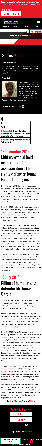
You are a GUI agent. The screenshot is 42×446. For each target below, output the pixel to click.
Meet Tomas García (12, 107)
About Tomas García (21, 47)
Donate (16, 27)
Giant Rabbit (28, 431)
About (3, 127)
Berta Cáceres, (8, 371)
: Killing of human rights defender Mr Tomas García (15, 141)
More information (7, 10)
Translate (37, 31)
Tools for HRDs (6, 27)
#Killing (32, 401)
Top (2, 123)
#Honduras (18, 401)
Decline (16, 13)
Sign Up (21, 419)
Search (36, 27)
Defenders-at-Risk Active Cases (31, 439)
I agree (6, 13)
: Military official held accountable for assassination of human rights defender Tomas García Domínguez (15, 133)
